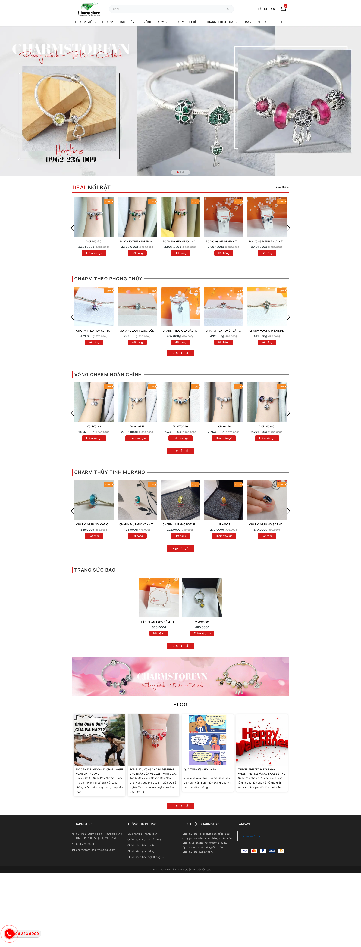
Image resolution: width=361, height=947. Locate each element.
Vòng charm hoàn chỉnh (108, 374)
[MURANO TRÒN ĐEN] (267, 500)
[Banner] (180, 676)
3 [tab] (183, 172)
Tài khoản (266, 9)
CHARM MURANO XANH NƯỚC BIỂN (99, 524)
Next (288, 228)
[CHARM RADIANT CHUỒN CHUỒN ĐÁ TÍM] (137, 306)
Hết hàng (94, 253)
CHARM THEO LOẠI (220, 21)
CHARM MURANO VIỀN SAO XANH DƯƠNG (146, 524)
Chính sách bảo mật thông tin (146, 857)
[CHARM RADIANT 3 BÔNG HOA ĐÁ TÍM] (180, 306)
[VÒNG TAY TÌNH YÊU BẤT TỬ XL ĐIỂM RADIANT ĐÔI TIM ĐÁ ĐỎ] (180, 217)
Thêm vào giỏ (94, 438)
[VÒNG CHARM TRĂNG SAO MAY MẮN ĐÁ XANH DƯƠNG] (137, 217)
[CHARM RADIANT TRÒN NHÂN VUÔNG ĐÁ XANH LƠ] (94, 306)
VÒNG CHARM (155, 21)
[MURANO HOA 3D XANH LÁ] (180, 500)
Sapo (208, 869)
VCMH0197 (137, 426)
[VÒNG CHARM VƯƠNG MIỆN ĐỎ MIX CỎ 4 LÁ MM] (267, 402)
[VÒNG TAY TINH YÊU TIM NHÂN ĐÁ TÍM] (223, 217)
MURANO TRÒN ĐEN (267, 524)
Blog (180, 704)
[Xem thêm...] (207, 851)
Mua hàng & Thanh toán (142, 833)
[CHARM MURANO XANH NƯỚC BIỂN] (94, 500)
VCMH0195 (267, 426)
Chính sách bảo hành (140, 845)
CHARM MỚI (85, 21)
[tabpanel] (180, 101)
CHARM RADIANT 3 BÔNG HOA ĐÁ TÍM (188, 330)
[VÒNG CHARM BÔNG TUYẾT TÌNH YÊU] (180, 402)
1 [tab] (178, 172)
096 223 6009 (85, 844)
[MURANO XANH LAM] (223, 500)
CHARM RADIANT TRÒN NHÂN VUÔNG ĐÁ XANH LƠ (109, 330)
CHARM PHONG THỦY (119, 21)
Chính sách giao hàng (141, 851)
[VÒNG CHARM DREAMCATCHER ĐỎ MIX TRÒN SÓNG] (223, 402)
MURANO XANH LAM (223, 524)
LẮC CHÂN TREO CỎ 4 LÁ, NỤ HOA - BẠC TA (170, 622)
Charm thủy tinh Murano (109, 472)
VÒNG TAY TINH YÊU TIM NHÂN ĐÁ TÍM (231, 241)
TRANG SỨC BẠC (256, 21)
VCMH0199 (94, 426)
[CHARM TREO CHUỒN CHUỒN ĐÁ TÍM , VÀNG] (267, 306)
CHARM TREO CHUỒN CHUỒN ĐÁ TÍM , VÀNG (278, 330)
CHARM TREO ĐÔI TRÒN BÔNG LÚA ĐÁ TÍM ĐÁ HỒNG (240, 330)
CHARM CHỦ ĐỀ (185, 21)
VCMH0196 (223, 426)
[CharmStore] (88, 9)
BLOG (282, 21)
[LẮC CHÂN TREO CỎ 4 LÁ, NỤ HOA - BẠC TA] (159, 597)
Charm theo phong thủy (108, 278)
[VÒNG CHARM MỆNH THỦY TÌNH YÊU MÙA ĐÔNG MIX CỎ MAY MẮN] (94, 217)
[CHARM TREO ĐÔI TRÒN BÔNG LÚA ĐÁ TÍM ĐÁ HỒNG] (223, 306)
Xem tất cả (180, 353)
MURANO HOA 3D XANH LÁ (180, 524)
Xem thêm (282, 187)
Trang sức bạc (94, 570)
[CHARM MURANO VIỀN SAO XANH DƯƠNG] (137, 500)
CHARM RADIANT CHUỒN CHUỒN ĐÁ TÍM (146, 330)
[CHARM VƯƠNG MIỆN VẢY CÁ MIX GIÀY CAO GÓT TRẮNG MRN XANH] (267, 217)
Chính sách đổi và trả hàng (144, 839)
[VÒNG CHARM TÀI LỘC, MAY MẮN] (137, 402)
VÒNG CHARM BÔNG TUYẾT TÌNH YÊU (187, 426)
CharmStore (252, 836)
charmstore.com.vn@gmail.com (95, 849)
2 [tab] (180, 172)
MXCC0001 (202, 622)
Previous (72, 228)
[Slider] (180, 101)
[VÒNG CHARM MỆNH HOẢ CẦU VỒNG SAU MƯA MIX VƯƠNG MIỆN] (94, 402)
